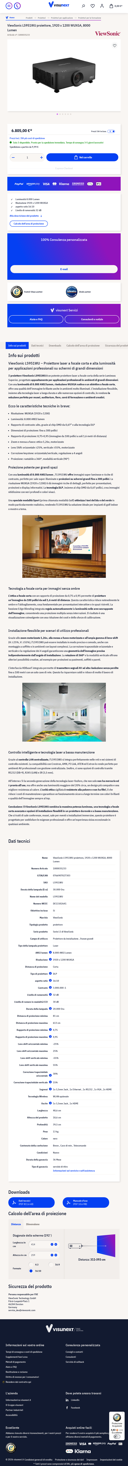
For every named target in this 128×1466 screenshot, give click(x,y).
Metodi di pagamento (16, 1361)
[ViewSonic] (108, 33)
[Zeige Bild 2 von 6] (60, 114)
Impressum (91, 1459)
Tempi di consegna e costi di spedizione (24, 1351)
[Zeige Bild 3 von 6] (62, 114)
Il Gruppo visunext (14, 1404)
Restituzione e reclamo (17, 1371)
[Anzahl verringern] (13, 157)
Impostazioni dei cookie (111, 1459)
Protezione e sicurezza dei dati (69, 1459)
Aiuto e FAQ (11, 1366)
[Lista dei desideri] (93, 6)
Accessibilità (12, 1415)
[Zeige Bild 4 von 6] (65, 114)
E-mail (64, 269)
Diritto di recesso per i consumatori (22, 1376)
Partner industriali (14, 1410)
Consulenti (71, 1356)
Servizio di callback (75, 1361)
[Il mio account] (102, 6)
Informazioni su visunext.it (18, 1399)
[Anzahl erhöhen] (41, 157)
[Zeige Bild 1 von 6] (57, 114)
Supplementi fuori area (17, 1356)
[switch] (117, 1437)
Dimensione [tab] (33, 1224)
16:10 (38, 1270)
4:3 (36, 1264)
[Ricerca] (83, 6)
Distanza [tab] (16, 1224)
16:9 (57, 1264)
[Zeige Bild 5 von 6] (68, 114)
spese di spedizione (84, 1463)
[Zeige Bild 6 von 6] (70, 114)
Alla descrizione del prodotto (24, 215)
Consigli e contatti (74, 1351)
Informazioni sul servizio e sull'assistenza (74, 1170)
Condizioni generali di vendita (38, 1459)
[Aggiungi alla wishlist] (114, 45)
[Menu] (9, 6)
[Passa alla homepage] (63, 5)
